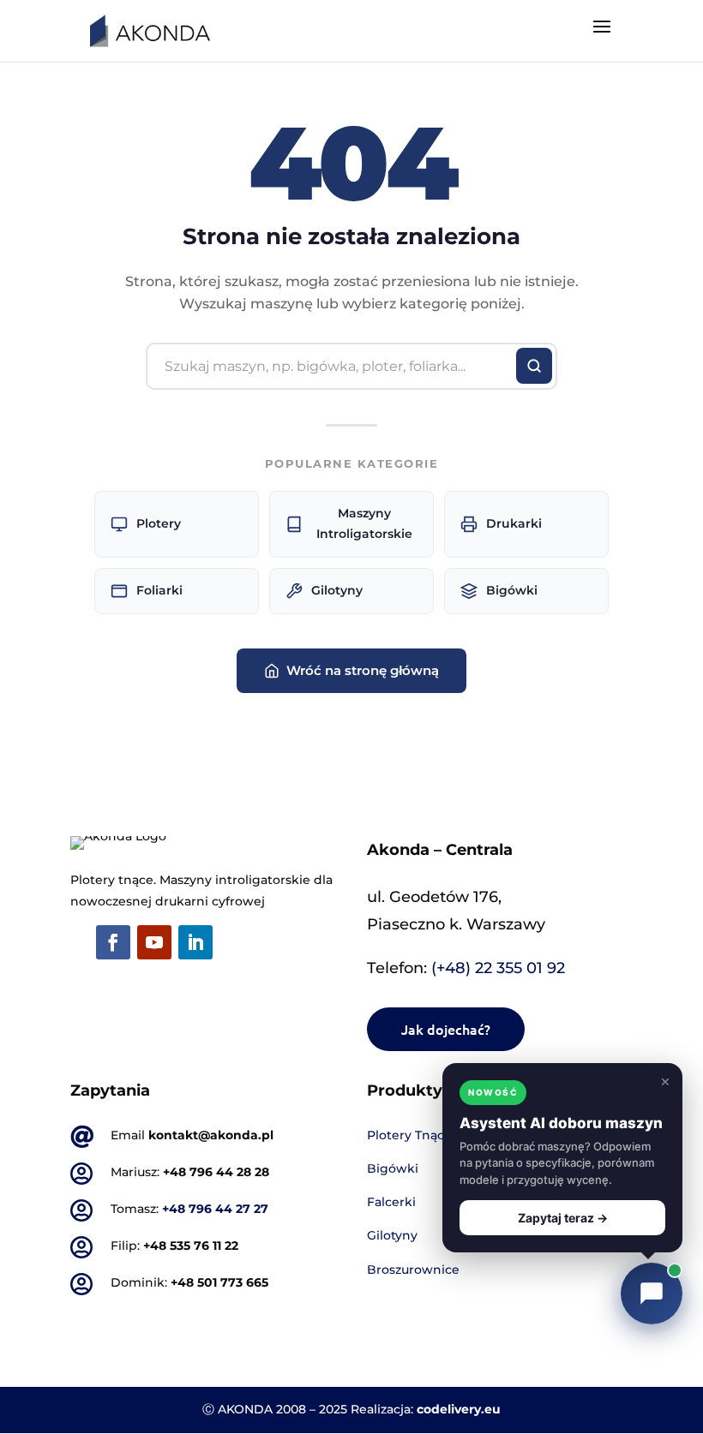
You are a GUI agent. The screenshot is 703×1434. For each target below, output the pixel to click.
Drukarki (514, 523)
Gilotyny (337, 590)
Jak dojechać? (445, 1028)
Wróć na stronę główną (362, 670)
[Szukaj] (534, 366)
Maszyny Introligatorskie (364, 523)
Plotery (158, 523)
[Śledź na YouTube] (154, 942)
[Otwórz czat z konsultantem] (651, 1293)
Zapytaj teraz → (563, 1217)
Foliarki (159, 590)
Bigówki (512, 590)
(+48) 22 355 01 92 (498, 968)
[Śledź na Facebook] (113, 942)
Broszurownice (413, 1269)
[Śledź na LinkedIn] (195, 942)
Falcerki (391, 1202)
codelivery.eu (459, 1409)
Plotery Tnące (409, 1135)
